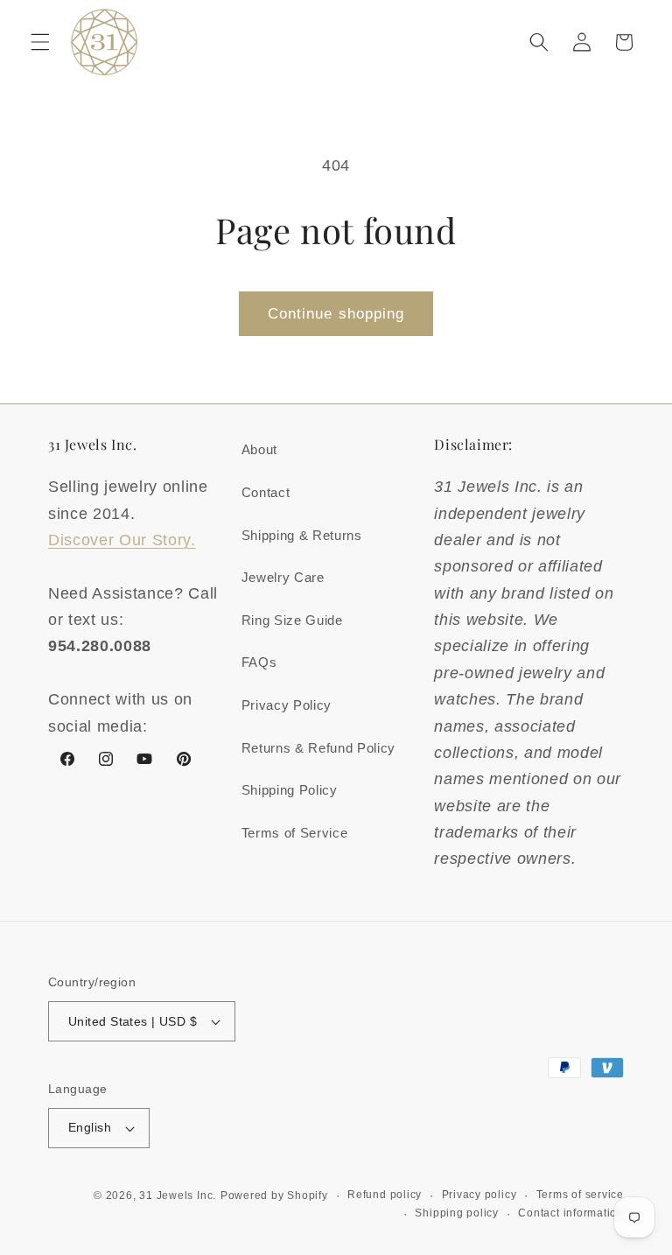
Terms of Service (295, 832)
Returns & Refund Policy (319, 747)
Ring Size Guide (292, 620)
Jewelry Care (283, 577)
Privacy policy (479, 1194)
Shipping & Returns (302, 535)
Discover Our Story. (122, 540)
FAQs (259, 662)
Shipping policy (457, 1213)
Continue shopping (336, 313)
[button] (40, 42)
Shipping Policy (290, 789)
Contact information (571, 1213)
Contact (266, 492)
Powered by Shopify (274, 1195)
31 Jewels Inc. (177, 1195)
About (259, 449)
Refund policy (384, 1194)
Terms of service (580, 1194)
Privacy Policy (287, 705)
